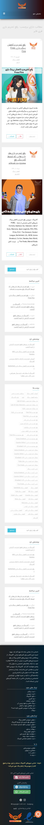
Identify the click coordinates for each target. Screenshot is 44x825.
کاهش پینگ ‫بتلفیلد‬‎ (19, 514)
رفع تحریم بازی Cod (17, 412)
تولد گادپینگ (15, 397)
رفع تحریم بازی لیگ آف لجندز (29, 424)
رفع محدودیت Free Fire (17, 435)
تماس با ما (32, 753)
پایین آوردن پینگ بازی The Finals (27, 484)
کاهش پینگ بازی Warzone (30, 503)
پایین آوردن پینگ (32, 469)
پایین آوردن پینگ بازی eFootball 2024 (26, 480)
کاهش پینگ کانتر (33, 514)
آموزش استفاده (30, 701)
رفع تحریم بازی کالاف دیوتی (29, 431)
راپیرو (15, 808)
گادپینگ (35, 518)
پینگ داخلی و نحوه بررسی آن (26, 703)
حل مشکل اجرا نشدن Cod (30, 409)
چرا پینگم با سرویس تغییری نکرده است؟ (23, 708)
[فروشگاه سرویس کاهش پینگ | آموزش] (22, 5)
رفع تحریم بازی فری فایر (31, 420)
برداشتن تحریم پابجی (17, 393)
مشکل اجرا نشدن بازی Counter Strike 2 (26, 454)
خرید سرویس (31, 694)
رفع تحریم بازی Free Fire (30, 416)
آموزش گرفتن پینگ (32, 393)
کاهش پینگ (16, 60)
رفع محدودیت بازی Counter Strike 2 (27, 442)
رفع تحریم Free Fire (32, 412)
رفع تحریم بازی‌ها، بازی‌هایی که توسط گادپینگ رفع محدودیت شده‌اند (16, 158)
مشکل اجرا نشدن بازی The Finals (27, 465)
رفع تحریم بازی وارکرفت (31, 427)
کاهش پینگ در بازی (16, 510)
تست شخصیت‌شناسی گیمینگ (26, 739)
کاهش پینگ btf (33, 491)
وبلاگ (33, 710)
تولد (23, 397)
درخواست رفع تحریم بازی (27, 734)
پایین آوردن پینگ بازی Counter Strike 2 (26, 476)
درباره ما (32, 755)
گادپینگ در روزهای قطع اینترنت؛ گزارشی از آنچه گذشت (22, 307)
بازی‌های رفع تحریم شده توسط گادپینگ (23, 722)
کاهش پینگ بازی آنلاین (31, 506)
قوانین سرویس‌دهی (29, 748)
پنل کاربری (32, 699)
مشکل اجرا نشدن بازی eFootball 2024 (26, 458)
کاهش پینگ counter (31, 495)
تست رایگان (31, 691)
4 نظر (18, 62)
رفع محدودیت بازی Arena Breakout (27, 439)
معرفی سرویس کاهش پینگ (27, 720)
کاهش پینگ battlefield (21, 488)
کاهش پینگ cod (20, 491)
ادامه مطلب (32, 137)
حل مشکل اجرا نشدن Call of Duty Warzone (24, 405)
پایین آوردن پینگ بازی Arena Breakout (26, 473)
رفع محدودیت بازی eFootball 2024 (27, 446)
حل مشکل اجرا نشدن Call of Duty (27, 401)
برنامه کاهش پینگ (32, 397)
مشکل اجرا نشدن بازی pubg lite (28, 461)
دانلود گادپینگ (30, 696)
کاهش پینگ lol (33, 499)
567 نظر (17, 174)
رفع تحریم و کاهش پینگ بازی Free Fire (16, 48)
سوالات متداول (30, 729)
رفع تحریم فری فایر (32, 435)
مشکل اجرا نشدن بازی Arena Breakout (26, 450)
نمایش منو (37, 13)
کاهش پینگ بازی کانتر (31, 510)
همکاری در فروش (30, 750)
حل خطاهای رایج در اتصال (27, 706)
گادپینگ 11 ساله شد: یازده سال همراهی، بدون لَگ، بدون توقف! (22, 374)
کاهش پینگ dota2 (16, 495)
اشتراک (12, 136)
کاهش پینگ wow (20, 499)
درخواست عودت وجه (29, 736)
